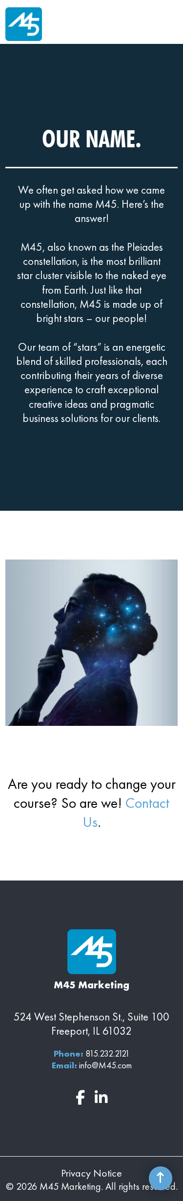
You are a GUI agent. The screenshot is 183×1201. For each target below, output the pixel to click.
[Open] (170, 24)
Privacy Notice (91, 1173)
